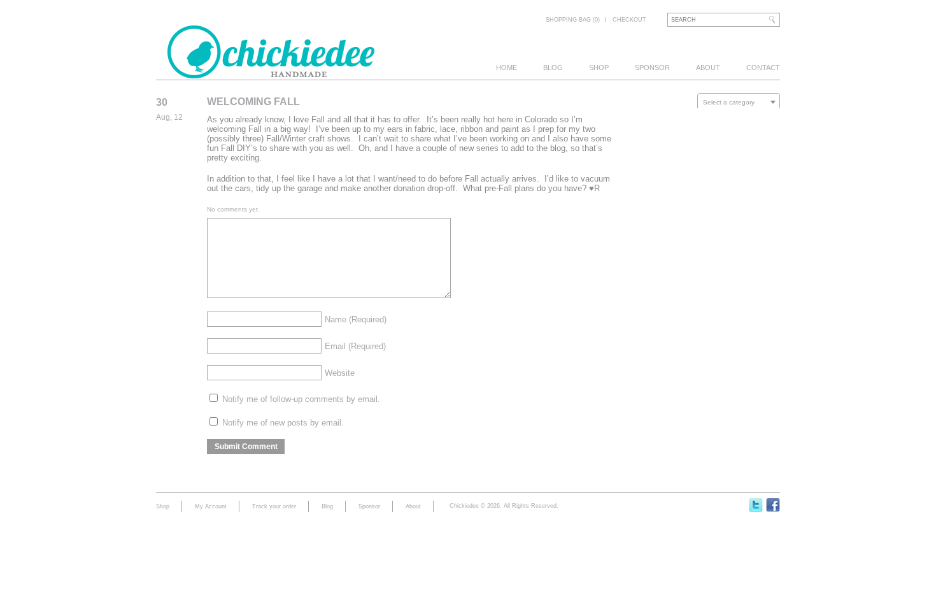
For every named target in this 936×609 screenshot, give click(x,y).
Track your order (274, 506)
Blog (553, 67)
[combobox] (738, 102)
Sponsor (652, 67)
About (708, 67)
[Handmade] (270, 71)
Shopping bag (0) (573, 20)
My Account (211, 506)
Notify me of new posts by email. (283, 422)
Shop (599, 67)
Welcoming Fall (253, 101)
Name (355, 319)
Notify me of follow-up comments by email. (301, 399)
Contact (763, 67)
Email (355, 346)
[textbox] (738, 102)
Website (340, 373)
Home (506, 67)
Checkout (629, 20)
